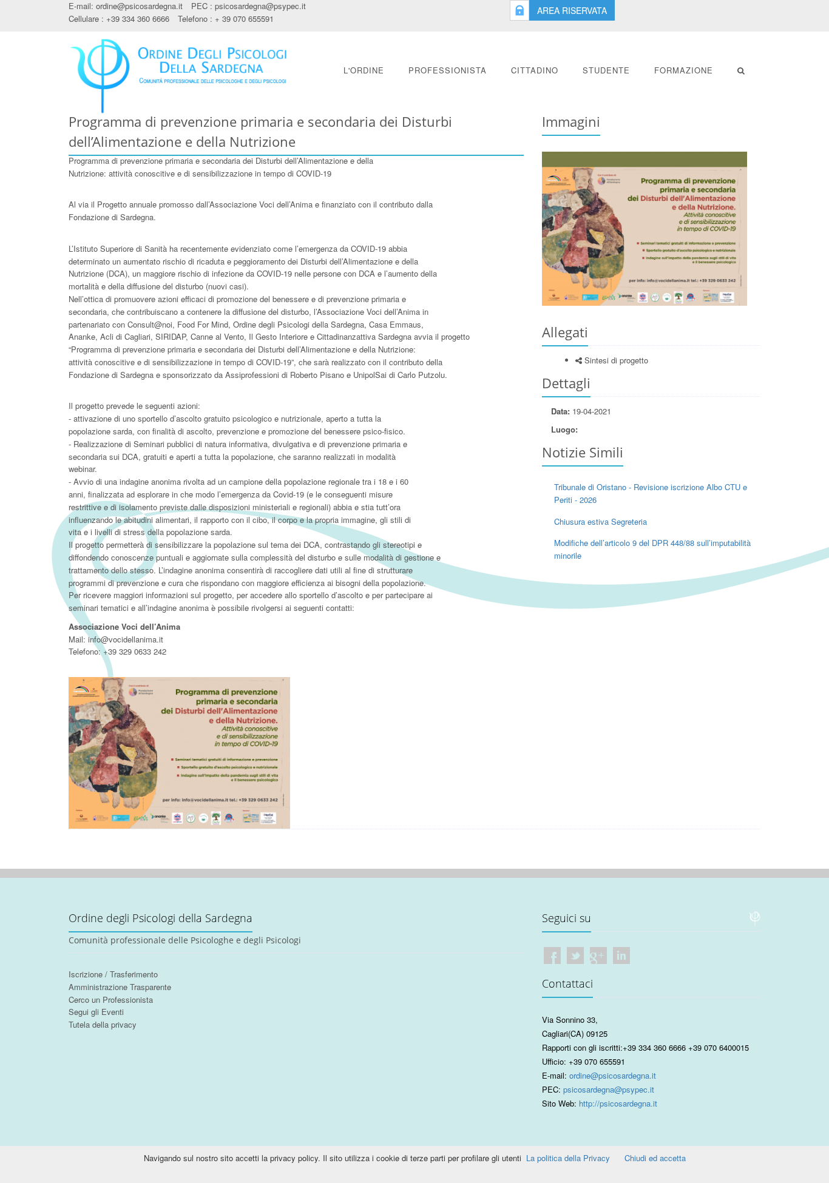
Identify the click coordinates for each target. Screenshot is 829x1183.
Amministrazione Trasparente (120, 987)
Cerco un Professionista (111, 999)
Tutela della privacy (103, 1024)
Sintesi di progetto (615, 360)
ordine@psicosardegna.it (139, 6)
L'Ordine (363, 70)
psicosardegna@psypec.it (260, 6)
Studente (606, 70)
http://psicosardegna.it (618, 1103)
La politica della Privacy (568, 1158)
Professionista (447, 70)
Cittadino (534, 70)
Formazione (683, 70)
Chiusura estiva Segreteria (600, 521)
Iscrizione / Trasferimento (113, 974)
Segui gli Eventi (96, 1011)
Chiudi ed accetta (655, 1158)
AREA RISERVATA (572, 10)
